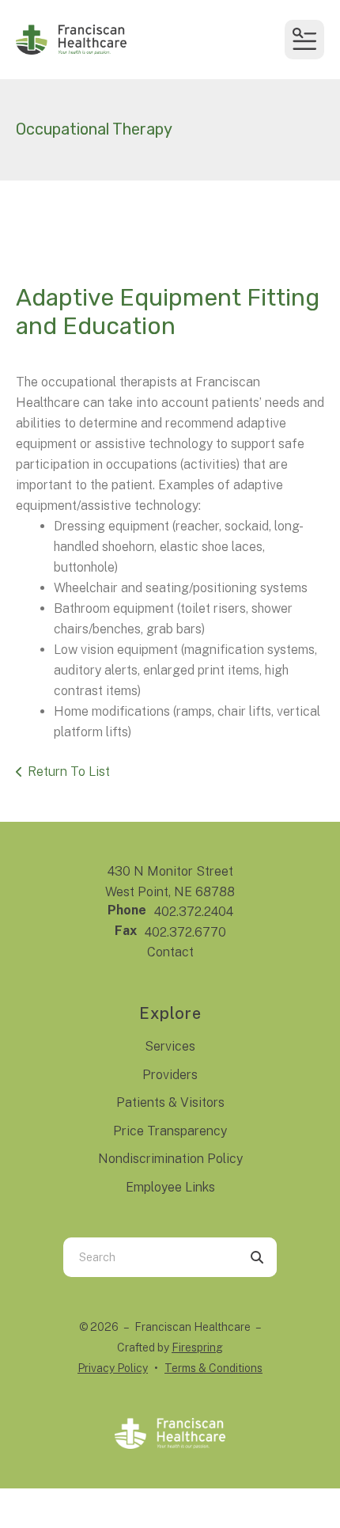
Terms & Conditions (213, 1368)
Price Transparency (170, 1130)
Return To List (69, 771)
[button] (304, 39)
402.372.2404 (193, 911)
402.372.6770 (185, 932)
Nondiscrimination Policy (170, 1158)
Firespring (197, 1347)
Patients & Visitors (170, 1102)
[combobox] (150, 1257)
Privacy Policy (112, 1368)
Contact (170, 952)
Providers (170, 1074)
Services (170, 1046)
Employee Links (170, 1187)
